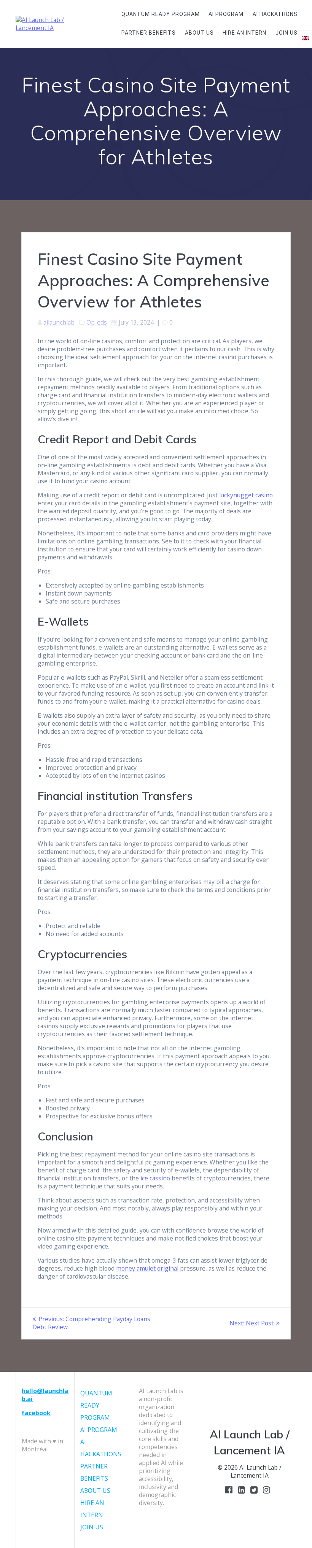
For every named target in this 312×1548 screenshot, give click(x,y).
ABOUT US (199, 33)
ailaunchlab (59, 322)
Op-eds (96, 322)
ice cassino (155, 1178)
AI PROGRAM (226, 14)
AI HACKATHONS (275, 14)
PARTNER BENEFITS (148, 33)
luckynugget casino (246, 495)
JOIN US (286, 33)
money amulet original (147, 1268)
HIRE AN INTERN (244, 33)
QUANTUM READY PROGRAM (160, 14)
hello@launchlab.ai (45, 1395)
